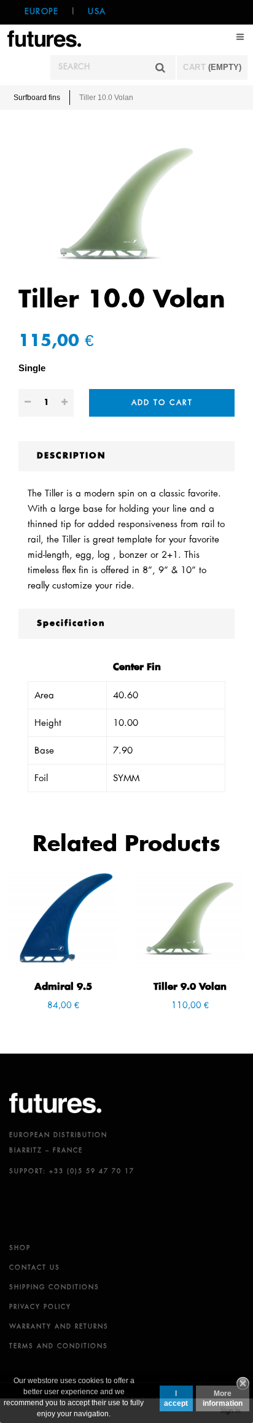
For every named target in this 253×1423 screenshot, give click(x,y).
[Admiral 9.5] (63, 918)
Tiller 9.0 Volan (190, 987)
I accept (176, 1398)
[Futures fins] (44, 37)
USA (97, 12)
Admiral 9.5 (63, 987)
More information (223, 1398)
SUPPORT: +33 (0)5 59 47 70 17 (71, 1171)
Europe (41, 12)
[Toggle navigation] (240, 37)
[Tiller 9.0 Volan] (190, 918)
